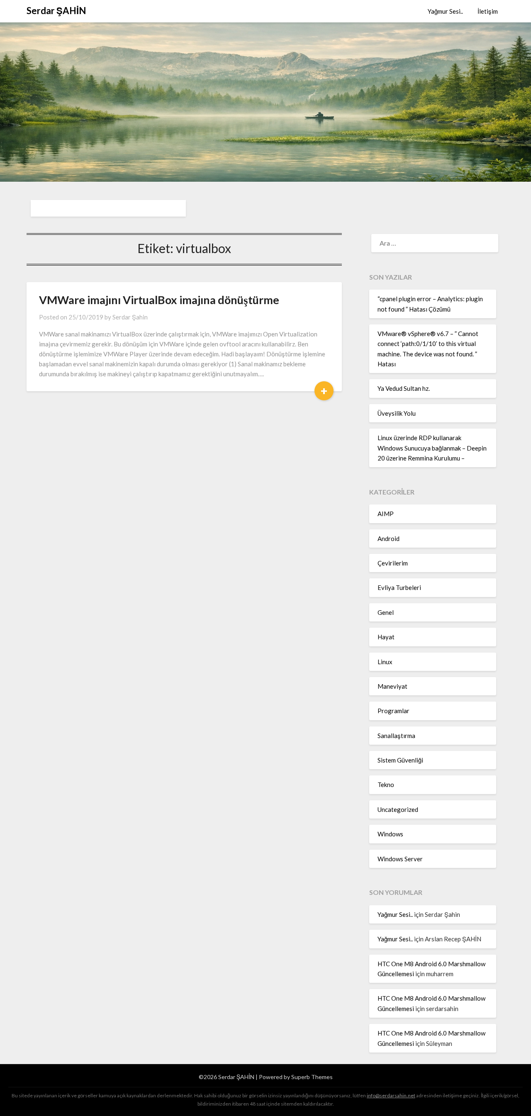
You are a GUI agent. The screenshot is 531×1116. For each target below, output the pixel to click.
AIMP (386, 513)
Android (388, 538)
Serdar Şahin (130, 317)
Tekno (386, 784)
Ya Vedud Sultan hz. (404, 388)
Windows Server (400, 859)
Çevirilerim (393, 563)
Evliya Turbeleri (399, 587)
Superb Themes (312, 1076)
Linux (385, 661)
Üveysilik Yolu (397, 413)
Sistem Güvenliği (400, 760)
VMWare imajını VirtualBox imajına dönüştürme (159, 300)
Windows (390, 834)
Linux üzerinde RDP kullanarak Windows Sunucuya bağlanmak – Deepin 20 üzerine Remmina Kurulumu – (432, 448)
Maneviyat (392, 686)
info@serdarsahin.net (391, 1095)
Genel (386, 612)
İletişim (487, 11)
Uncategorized (398, 809)
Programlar (393, 710)
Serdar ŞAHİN (56, 10)
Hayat (386, 637)
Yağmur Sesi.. (445, 11)
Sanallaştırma (396, 735)
